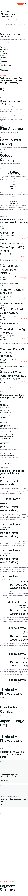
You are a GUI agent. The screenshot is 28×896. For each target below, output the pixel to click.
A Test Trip (7, 232)
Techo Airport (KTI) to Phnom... (14, 249)
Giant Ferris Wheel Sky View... (12, 291)
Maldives (4, 70)
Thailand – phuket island (11, 691)
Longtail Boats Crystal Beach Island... (9, 270)
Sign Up (20, 3)
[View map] (3, 230)
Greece (3, 57)
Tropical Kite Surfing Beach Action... (13, 311)
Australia (4, 49)
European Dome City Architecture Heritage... (13, 353)
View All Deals (13, 387)
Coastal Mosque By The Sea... (12, 331)
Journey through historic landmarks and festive (10, 776)
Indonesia (4, 62)
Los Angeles (5, 66)
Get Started (5, 420)
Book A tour (24, 238)
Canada (3, 53)
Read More (4, 780)
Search (23, 24)
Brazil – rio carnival (9, 709)
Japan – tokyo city (12, 723)
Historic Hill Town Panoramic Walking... (13, 374)
